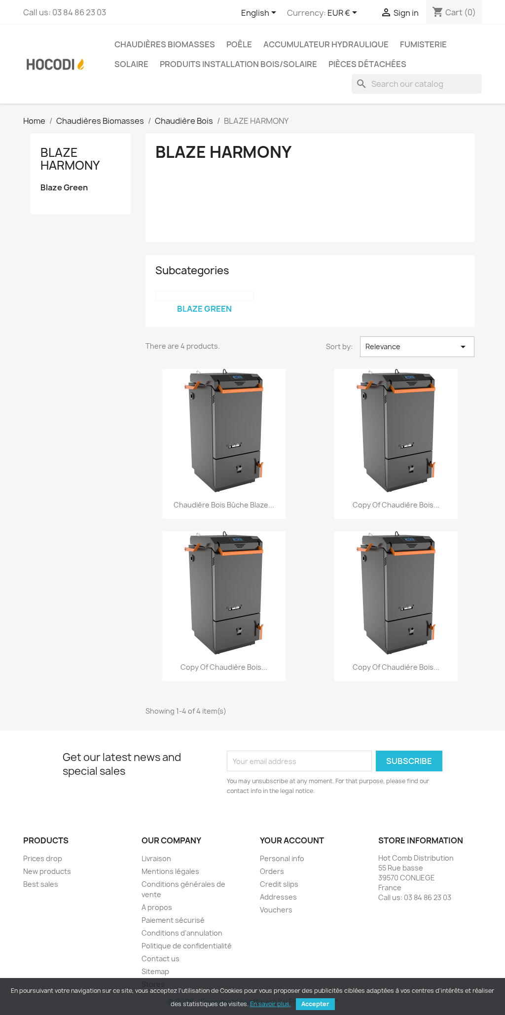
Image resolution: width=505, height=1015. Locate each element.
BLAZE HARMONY (70, 159)
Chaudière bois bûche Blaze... (224, 504)
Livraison (156, 858)
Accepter (315, 1004)
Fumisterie (423, 44)
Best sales (40, 884)
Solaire (131, 64)
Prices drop (42, 858)
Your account (292, 840)
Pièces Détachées (367, 64)
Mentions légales (170, 871)
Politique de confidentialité (187, 945)
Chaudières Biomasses (164, 44)
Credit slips (279, 884)
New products (47, 871)
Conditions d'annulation (182, 933)
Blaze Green (64, 187)
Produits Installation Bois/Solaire (238, 64)
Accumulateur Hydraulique (326, 44)
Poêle (239, 44)
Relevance (417, 347)
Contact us (161, 958)
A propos (157, 907)
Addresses (278, 897)
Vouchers (276, 909)
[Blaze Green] (204, 296)
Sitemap (155, 971)
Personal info (282, 858)
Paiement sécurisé (173, 920)
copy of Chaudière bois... (396, 504)
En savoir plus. (270, 1004)
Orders (272, 871)
